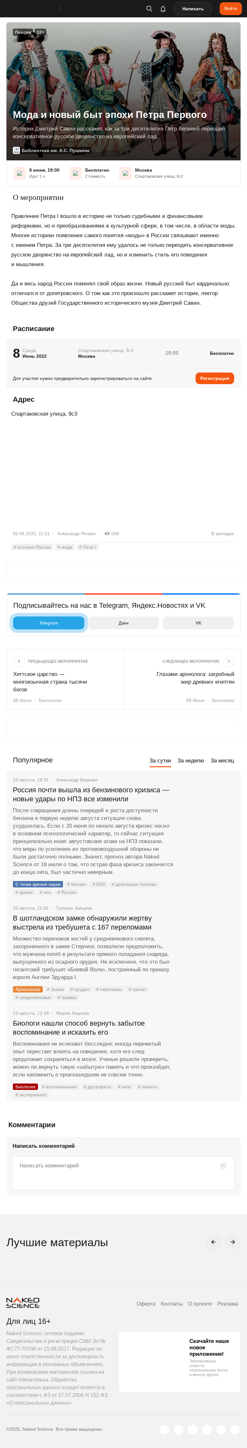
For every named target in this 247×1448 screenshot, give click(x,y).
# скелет (137, 989)
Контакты (172, 1304)
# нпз (45, 892)
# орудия (79, 989)
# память (147, 1086)
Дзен (124, 622)
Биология (25, 1086)
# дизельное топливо (134, 884)
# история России (32, 547)
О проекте (200, 1304)
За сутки (160, 761)
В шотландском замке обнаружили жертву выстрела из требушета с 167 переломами (82, 922)
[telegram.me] (220, 1429)
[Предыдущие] (213, 1242)
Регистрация (214, 378)
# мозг (124, 1086)
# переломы (109, 989)
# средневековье (33, 997)
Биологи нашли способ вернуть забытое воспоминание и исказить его (79, 1027)
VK (198, 622)
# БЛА (99, 884)
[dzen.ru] (206, 1429)
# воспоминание (59, 1086)
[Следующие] (233, 1242)
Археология (27, 989)
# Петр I (87, 547)
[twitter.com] (164, 1429)
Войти (230, 8)
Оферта (146, 1304)
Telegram (48, 622)
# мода (65, 547)
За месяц (222, 761)
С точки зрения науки (37, 884)
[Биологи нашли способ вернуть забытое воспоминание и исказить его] (206, 1047)
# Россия (67, 892)
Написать (193, 8)
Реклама (227, 1304)
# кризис (24, 892)
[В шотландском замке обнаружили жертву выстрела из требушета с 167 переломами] (206, 942)
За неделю (191, 761)
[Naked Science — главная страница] (39, 8)
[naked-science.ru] (235, 1429)
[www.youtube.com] (192, 1429)
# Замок (55, 989)
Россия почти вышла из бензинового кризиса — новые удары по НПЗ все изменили (91, 794)
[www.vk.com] (178, 1429)
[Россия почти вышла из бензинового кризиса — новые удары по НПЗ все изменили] (206, 814)
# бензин (76, 884)
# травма (67, 997)
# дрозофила (97, 1086)
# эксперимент (30, 1094)
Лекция (23, 32)
